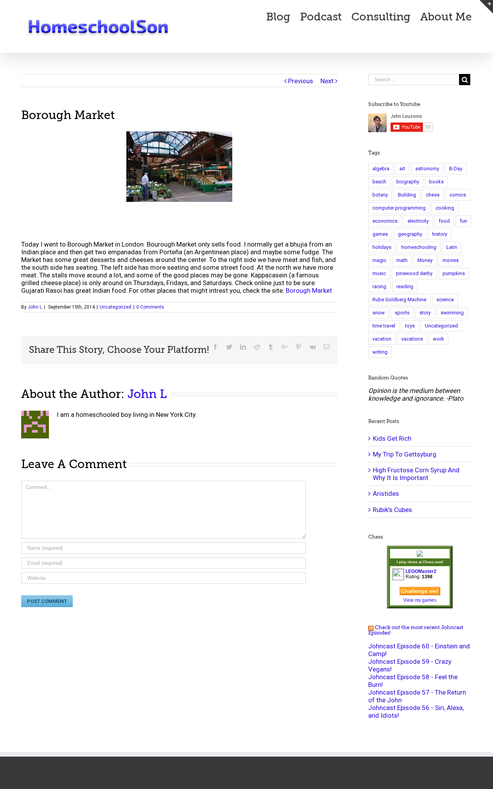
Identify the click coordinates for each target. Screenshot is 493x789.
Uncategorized (115, 307)
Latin (451, 247)
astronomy (427, 168)
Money (425, 260)
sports (402, 313)
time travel (383, 326)
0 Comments (150, 307)
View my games (419, 600)
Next (327, 81)
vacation (381, 339)
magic (379, 260)
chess (432, 195)
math (401, 260)
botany (380, 195)
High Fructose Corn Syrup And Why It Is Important (416, 474)
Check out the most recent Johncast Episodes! (415, 630)
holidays (381, 247)
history (439, 234)
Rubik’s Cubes (392, 510)
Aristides (386, 493)
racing (379, 286)
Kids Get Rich (392, 438)
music (379, 273)
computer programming (399, 208)
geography (410, 234)
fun (463, 221)
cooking (445, 208)
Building (407, 195)
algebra (380, 168)
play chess (408, 562)
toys (410, 326)
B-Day (455, 168)
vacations (412, 339)
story (425, 313)
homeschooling (418, 247)
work (438, 339)
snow (378, 313)
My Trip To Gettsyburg (404, 454)
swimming (452, 313)
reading (404, 286)
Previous (300, 81)
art (402, 168)
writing (379, 352)
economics (384, 221)
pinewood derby (414, 273)
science (445, 299)
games (380, 234)
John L (35, 307)
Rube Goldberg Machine (399, 299)
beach (379, 182)
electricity (418, 221)
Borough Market (309, 290)
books (436, 182)
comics (457, 195)
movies (451, 260)
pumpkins (454, 273)
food (444, 221)
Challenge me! (420, 591)
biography (407, 182)
